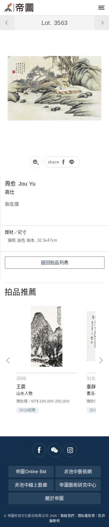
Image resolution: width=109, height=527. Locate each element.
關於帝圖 (54, 498)
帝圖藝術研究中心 (77, 484)
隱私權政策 (86, 516)
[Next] (100, 360)
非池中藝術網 (78, 471)
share (53, 161)
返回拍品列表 (55, 262)
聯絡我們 (67, 516)
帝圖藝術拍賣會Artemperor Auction (19, 7)
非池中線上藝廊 (31, 484)
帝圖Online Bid (31, 471)
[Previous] (8, 360)
